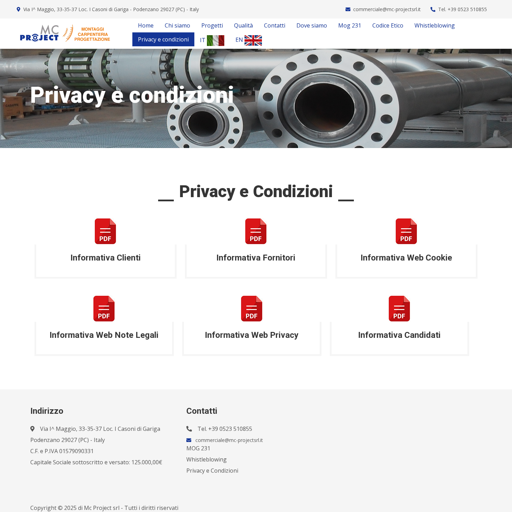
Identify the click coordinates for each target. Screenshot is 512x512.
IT (203, 40)
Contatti (274, 25)
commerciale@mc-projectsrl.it (387, 9)
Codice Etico (387, 25)
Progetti (212, 25)
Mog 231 (349, 25)
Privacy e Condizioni (212, 470)
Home (146, 25)
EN (240, 40)
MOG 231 (198, 448)
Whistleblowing (434, 25)
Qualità (243, 25)
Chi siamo (177, 25)
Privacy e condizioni (163, 39)
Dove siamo (311, 25)
